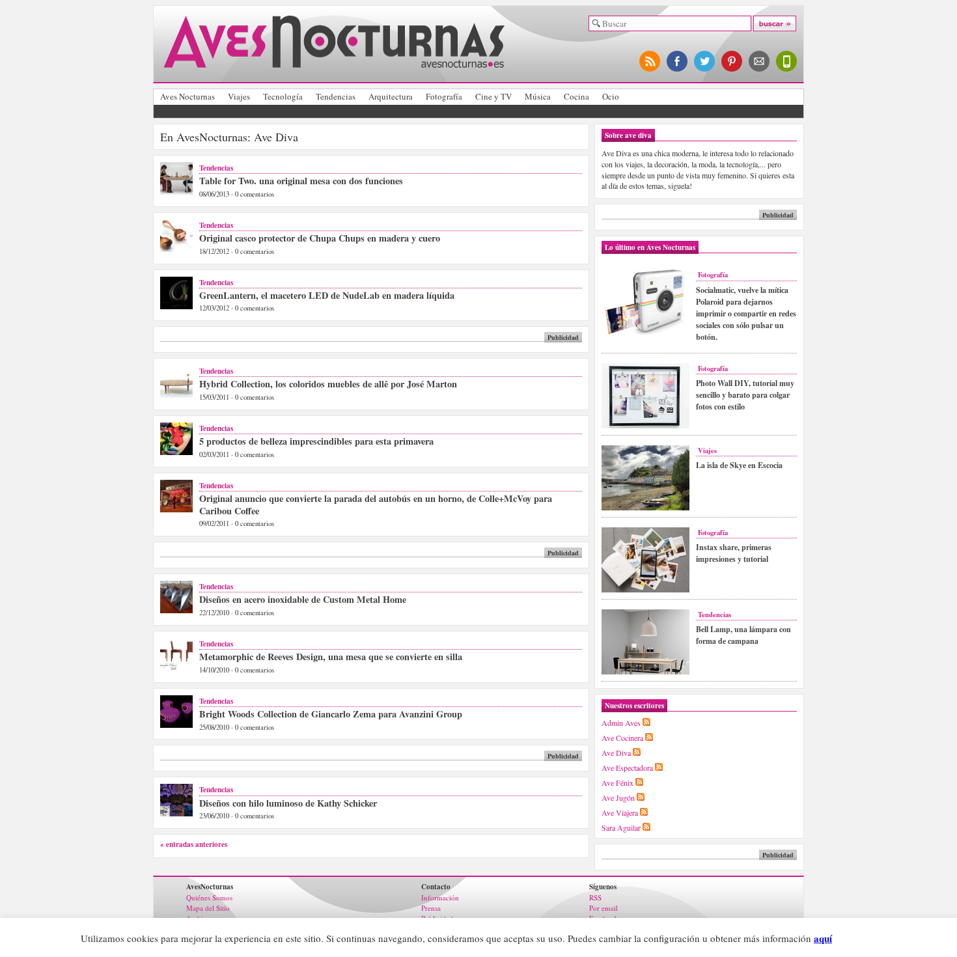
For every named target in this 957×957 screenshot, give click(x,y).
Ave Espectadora (627, 767)
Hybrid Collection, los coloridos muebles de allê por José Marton (328, 384)
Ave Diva (616, 752)
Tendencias (335, 96)
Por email (603, 908)
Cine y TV (493, 96)
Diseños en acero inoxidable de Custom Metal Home (302, 599)
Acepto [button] (855, 939)
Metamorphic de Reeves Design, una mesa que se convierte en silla (330, 656)
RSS (595, 897)
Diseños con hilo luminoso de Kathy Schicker (288, 803)
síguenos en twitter (705, 61)
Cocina (576, 96)
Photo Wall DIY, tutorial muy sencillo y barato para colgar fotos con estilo (745, 395)
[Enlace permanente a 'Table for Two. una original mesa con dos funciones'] (176, 191)
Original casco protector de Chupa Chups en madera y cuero (319, 238)
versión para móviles (787, 61)
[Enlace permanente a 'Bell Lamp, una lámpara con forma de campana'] (645, 671)
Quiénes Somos (209, 897)
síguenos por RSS (650, 61)
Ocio (610, 96)
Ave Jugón (618, 797)
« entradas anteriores (193, 844)
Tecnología (283, 96)
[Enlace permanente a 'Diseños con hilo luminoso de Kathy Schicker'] (176, 813)
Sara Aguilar (621, 827)
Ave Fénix (617, 782)
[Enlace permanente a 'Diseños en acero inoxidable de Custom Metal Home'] (176, 610)
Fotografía (444, 96)
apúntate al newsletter (760, 61)
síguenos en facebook (678, 61)
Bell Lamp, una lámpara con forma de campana (743, 635)
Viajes (239, 96)
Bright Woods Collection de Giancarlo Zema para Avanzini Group (330, 714)
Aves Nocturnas (187, 96)
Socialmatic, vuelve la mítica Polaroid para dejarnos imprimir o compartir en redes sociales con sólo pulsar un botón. (746, 313)
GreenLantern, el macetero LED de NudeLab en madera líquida (326, 295)
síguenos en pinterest (732, 61)
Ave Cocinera (622, 737)
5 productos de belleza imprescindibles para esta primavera (316, 441)
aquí (823, 938)
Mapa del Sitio (208, 908)
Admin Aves (621, 722)
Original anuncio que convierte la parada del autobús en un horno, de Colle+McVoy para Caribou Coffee (375, 505)
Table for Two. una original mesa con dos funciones (301, 180)
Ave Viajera (620, 812)
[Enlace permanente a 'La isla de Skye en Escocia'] (645, 507)
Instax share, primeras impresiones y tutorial (733, 553)
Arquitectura (390, 96)
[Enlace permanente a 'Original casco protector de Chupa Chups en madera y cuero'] (176, 249)
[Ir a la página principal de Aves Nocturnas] (334, 63)
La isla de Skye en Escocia (739, 465)
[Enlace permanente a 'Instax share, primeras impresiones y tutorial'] (645, 589)
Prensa (431, 908)
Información (440, 897)
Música (538, 96)
